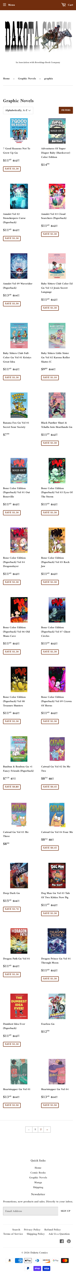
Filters (65, 110)
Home (6, 78)
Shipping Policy (36, 1234)
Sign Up (65, 1211)
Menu (11, 5)
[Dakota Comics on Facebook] (62, 1242)
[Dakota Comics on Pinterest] (69, 1242)
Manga (38, 1182)
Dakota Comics (39, 1252)
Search (16, 1229)
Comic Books (38, 1172)
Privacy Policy (32, 1229)
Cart (70, 5)
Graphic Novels (27, 78)
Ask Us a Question (59, 1234)
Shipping (38, 1187)
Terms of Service (13, 1234)
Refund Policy (52, 1229)
